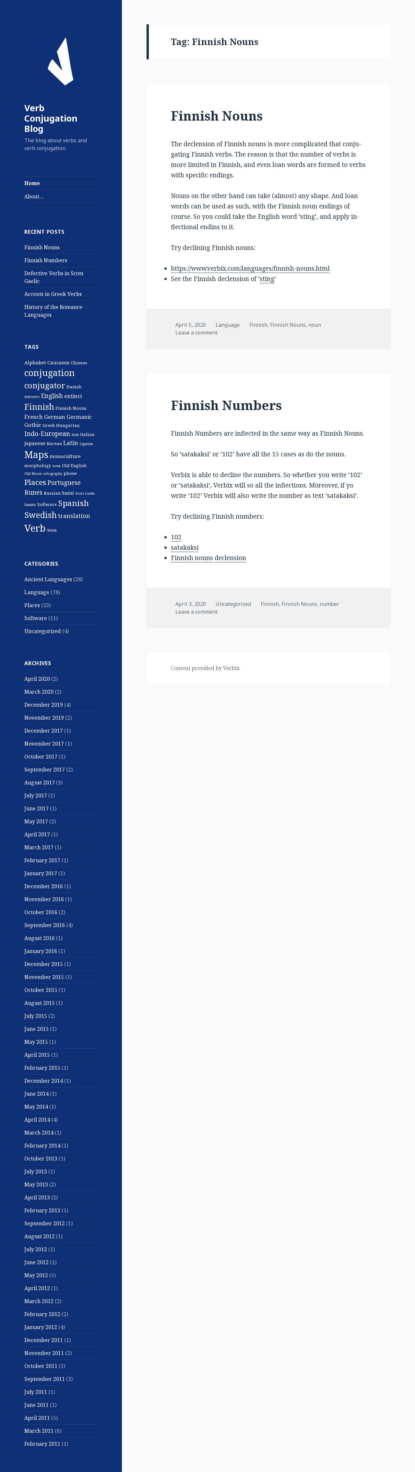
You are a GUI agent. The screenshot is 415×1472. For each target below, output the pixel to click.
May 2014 (36, 1106)
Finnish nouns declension (208, 558)
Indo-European (47, 433)
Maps (36, 454)
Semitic (30, 504)
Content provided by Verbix (205, 668)
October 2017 (40, 756)
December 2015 (43, 964)
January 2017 (40, 873)
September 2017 (44, 769)
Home (32, 183)
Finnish (39, 406)
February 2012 (42, 1314)
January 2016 (40, 951)
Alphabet (35, 362)
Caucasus (58, 362)
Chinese (79, 363)
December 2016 (43, 886)
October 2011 (40, 1366)
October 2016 (40, 912)
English (52, 396)
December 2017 (43, 730)
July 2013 (35, 1171)
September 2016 (44, 925)
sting (267, 279)
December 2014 (43, 1080)
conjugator (44, 385)
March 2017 (38, 847)
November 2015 (44, 977)
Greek (48, 425)
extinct (73, 396)
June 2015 (36, 1028)
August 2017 (39, 782)
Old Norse (33, 473)
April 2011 (37, 1417)
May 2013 (36, 1184)
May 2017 (36, 821)
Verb (35, 528)
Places (35, 482)
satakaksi (185, 547)
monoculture (65, 456)
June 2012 (36, 1262)
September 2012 (44, 1223)
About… (34, 196)
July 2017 (35, 795)
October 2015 (40, 990)
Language (36, 592)
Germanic (79, 416)
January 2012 (40, 1327)
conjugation (49, 373)
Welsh (52, 530)
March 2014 (38, 1132)
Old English (74, 465)
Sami (68, 492)
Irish (75, 434)
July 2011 (35, 1391)
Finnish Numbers (45, 260)
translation (74, 516)
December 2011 (43, 1340)
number (329, 603)
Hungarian (67, 425)
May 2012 (36, 1275)
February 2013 (42, 1210)
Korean (54, 443)
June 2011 (36, 1404)
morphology (37, 465)
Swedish (40, 514)
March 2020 (38, 691)
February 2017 (42, 860)
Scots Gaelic (85, 493)
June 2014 (36, 1093)
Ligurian (86, 444)
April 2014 (37, 1119)
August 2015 (39, 1003)
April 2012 (37, 1288)
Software (47, 504)
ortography (52, 473)
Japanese (34, 443)
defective (32, 396)
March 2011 (38, 1430)
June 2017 (36, 808)
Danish (74, 387)
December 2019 (43, 704)
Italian (87, 434)
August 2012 (39, 1236)
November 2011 (44, 1353)
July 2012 (35, 1249)
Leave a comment (196, 332)
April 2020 (37, 678)
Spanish (73, 503)
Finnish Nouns (42, 247)
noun (57, 466)
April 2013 (37, 1197)
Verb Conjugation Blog (50, 118)
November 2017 (44, 743)
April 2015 (37, 1054)
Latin (70, 443)
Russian (52, 493)
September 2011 (44, 1379)
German (54, 416)
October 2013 (40, 1158)
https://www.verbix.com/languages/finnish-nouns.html (250, 268)
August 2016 (39, 938)
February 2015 (42, 1067)
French (33, 416)
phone (70, 473)
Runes (33, 492)
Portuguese (64, 482)
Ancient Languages (48, 579)
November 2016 (44, 899)
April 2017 (37, 834)
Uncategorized (42, 631)
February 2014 (42, 1145)
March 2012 (38, 1301)
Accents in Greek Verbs (53, 294)
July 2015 (35, 1015)
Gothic (32, 425)
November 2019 (44, 717)
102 (176, 537)
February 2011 (42, 1443)
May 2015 (36, 1041)
